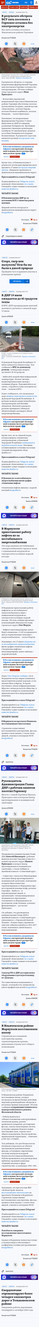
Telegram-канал (27, 181)
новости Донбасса (10, 469)
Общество (6, 156)
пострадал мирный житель (19, 168)
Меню (2, 2)
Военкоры (23, 7)
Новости (5, 7)
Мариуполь (9, 762)
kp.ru (35, 220)
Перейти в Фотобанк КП (24, 78)
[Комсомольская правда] (12, 2)
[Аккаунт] (36, 2)
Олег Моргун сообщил (17, 675)
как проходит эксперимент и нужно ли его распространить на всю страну (18, 150)
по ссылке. (29, 184)
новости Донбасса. (10, 188)
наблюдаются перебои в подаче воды (18, 444)
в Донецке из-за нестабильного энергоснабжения (19, 643)
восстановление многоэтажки (15, 1192)
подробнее (7, 212)
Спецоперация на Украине (14, 236)
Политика (11, 12)
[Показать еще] (32, 43)
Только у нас (14, 7)
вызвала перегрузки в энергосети (22, 396)
